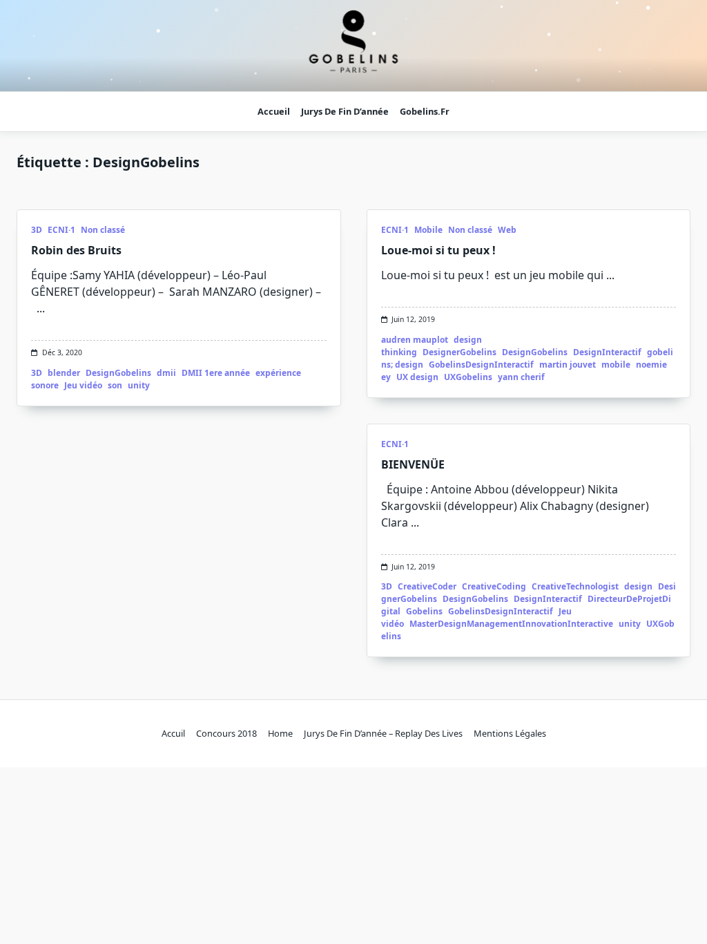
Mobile (428, 230)
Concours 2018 (226, 733)
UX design (417, 377)
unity (139, 385)
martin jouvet (567, 364)
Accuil (173, 733)
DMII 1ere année (216, 373)
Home (280, 733)
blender (64, 373)
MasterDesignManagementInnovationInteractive (511, 624)
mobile (615, 364)
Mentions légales (510, 733)
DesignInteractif (607, 352)
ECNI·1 (61, 230)
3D (36, 230)
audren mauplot (414, 340)
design (638, 586)
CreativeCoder (427, 586)
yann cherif (521, 377)
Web (507, 230)
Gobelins (424, 611)
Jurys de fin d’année (345, 111)
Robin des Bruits (76, 250)
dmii (166, 373)
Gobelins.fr (424, 111)
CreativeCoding (494, 586)
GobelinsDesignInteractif (481, 364)
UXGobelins (468, 377)
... (41, 308)
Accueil (274, 111)
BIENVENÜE (413, 464)
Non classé (103, 230)
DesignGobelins (118, 373)
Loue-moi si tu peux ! (438, 250)
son (115, 385)
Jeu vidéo (83, 385)
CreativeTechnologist (575, 586)
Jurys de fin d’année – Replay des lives (383, 733)
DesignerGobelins (459, 352)
